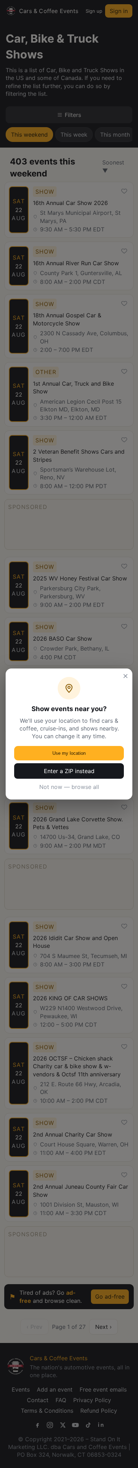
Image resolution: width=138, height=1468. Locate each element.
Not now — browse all (69, 786)
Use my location (69, 753)
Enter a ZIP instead (69, 771)
